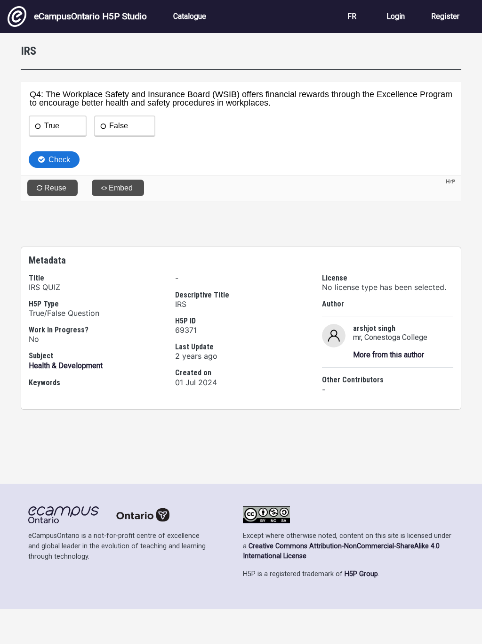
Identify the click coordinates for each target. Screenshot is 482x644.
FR (351, 16)
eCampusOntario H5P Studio (90, 16)
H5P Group (361, 574)
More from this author (388, 354)
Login (395, 16)
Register (445, 16)
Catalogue (189, 16)
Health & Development (66, 365)
